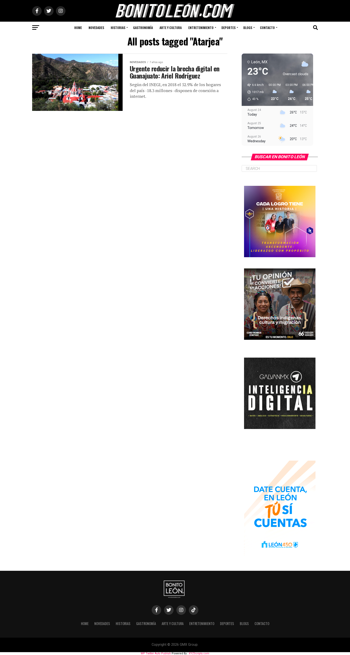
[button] (254, 92)
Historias (118, 27)
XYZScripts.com (199, 653)
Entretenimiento (201, 27)
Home (78, 27)
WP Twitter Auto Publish (156, 653)
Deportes (228, 27)
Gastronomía (143, 27)
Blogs (247, 27)
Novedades (96, 27)
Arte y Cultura (171, 27)
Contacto (267, 27)
